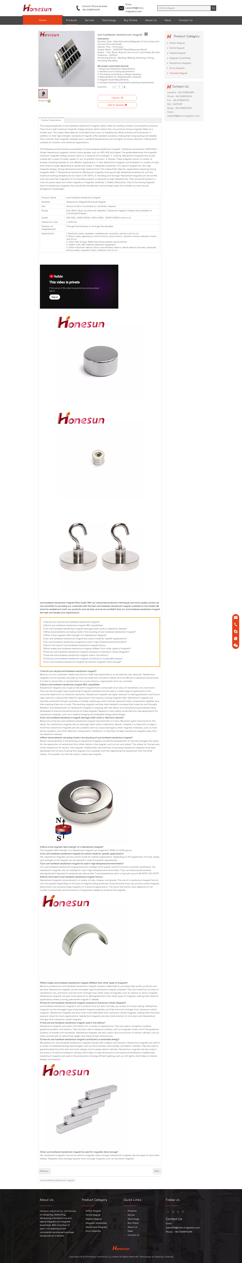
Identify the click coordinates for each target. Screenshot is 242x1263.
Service (89, 20)
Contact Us (186, 20)
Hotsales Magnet (178, 73)
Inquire (115, 98)
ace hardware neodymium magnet (57, 1180)
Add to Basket (116, 105)
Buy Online (130, 20)
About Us (151, 20)
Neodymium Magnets (180, 63)
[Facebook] (167, 1211)
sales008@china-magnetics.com (183, 116)
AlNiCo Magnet (177, 43)
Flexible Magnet (177, 53)
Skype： (171, 108)
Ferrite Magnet (176, 48)
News (168, 20)
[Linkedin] (172, 1211)
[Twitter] (177, 1211)
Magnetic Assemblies (180, 58)
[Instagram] (182, 1211)
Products (71, 20)
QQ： (170, 104)
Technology (109, 20)
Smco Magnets (177, 68)
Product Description (51, 120)
